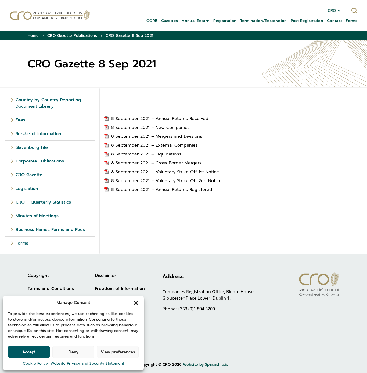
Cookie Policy (35, 363)
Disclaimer (105, 275)
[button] (136, 302)
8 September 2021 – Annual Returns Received (159, 118)
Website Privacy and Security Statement (87, 363)
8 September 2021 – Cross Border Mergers (156, 163)
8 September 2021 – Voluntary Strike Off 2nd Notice (166, 181)
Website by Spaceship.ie (205, 364)
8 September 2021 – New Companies (150, 127)
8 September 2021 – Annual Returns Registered (161, 189)
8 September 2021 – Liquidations (146, 154)
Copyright (38, 275)
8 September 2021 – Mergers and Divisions (156, 136)
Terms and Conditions (51, 288)
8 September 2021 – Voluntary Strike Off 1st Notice (165, 172)
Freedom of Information (120, 288)
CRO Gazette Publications (72, 35)
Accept (29, 352)
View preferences (118, 352)
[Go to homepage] (50, 15)
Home (33, 35)
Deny (73, 352)
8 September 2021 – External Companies (154, 145)
